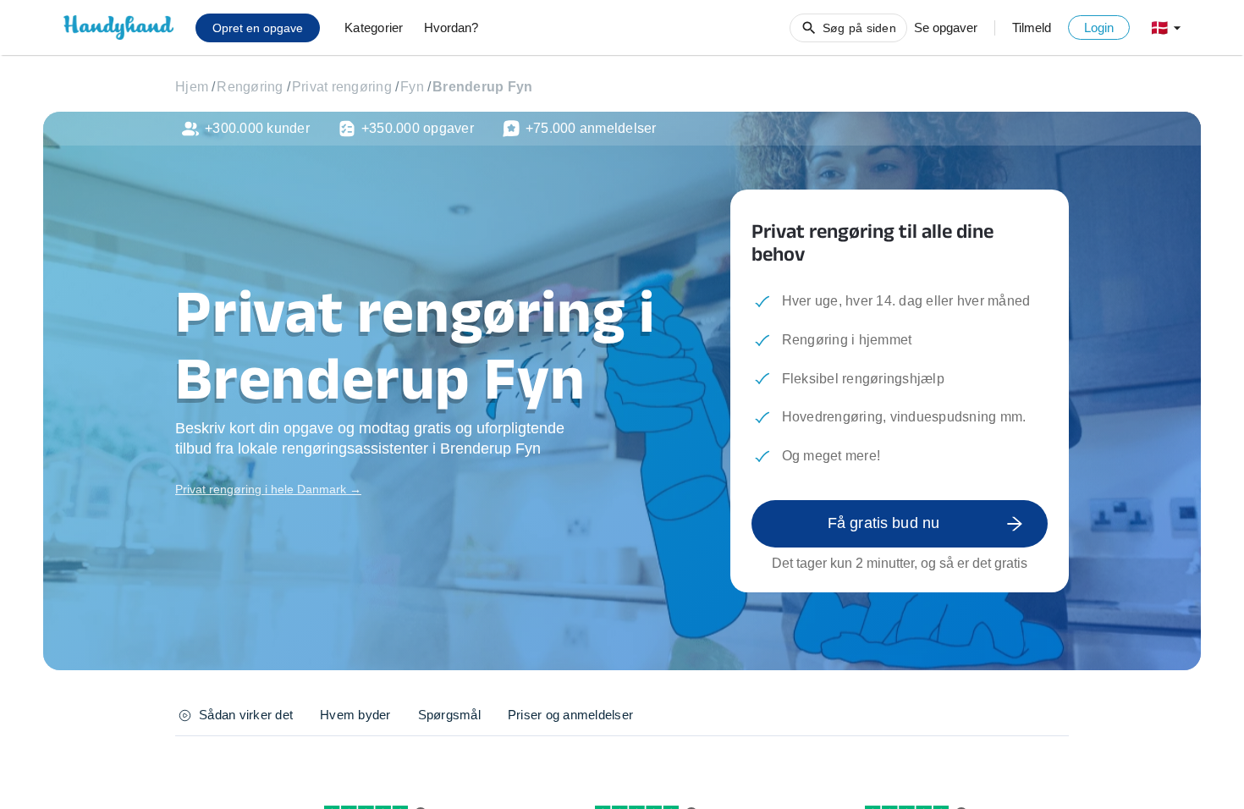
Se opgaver (945, 27)
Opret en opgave (257, 28)
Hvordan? (451, 27)
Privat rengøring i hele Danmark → (268, 489)
